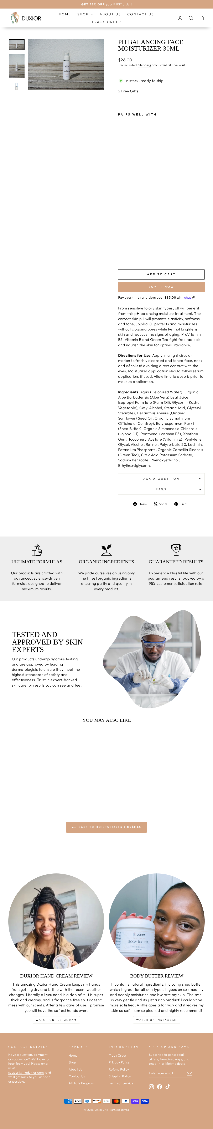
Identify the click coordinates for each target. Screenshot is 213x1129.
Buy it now (162, 287)
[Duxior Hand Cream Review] (56, 921)
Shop (83, 14)
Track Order (106, 22)
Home (65, 14)
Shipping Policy (120, 1076)
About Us (110, 14)
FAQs (161, 489)
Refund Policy (119, 1069)
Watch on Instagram (56, 1019)
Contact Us (140, 14)
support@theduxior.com (26, 1072)
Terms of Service (121, 1083)
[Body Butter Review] (157, 921)
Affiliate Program (81, 1083)
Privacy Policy (119, 1062)
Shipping (144, 65)
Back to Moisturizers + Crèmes (109, 826)
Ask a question (161, 479)
